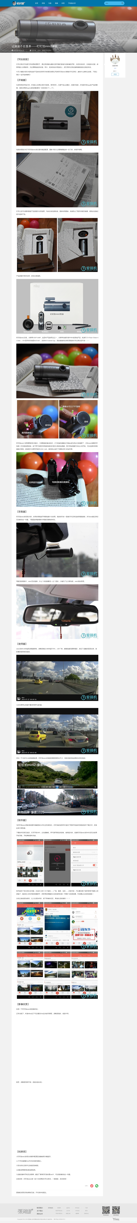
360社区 (77, 1208)
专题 (49, 3)
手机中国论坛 (59, 1213)
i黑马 (86, 1210)
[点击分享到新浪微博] (91, 1185)
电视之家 (68, 1213)
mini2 (39, 50)
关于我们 (40, 1211)
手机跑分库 (72, 3)
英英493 (115, 66)
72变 (86, 1208)
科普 (63, 3)
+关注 (115, 74)
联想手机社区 (59, 1210)
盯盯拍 (34, 50)
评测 (43, 3)
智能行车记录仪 (46, 50)
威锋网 (77, 1213)
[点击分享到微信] (96, 1185)
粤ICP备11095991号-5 (59, 1219)
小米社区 (77, 1210)
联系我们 (40, 1208)
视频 (56, 3)
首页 (36, 3)
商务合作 (40, 1214)
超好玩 (68, 1208)
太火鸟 (68, 1210)
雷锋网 (59, 1208)
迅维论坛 (86, 1213)
